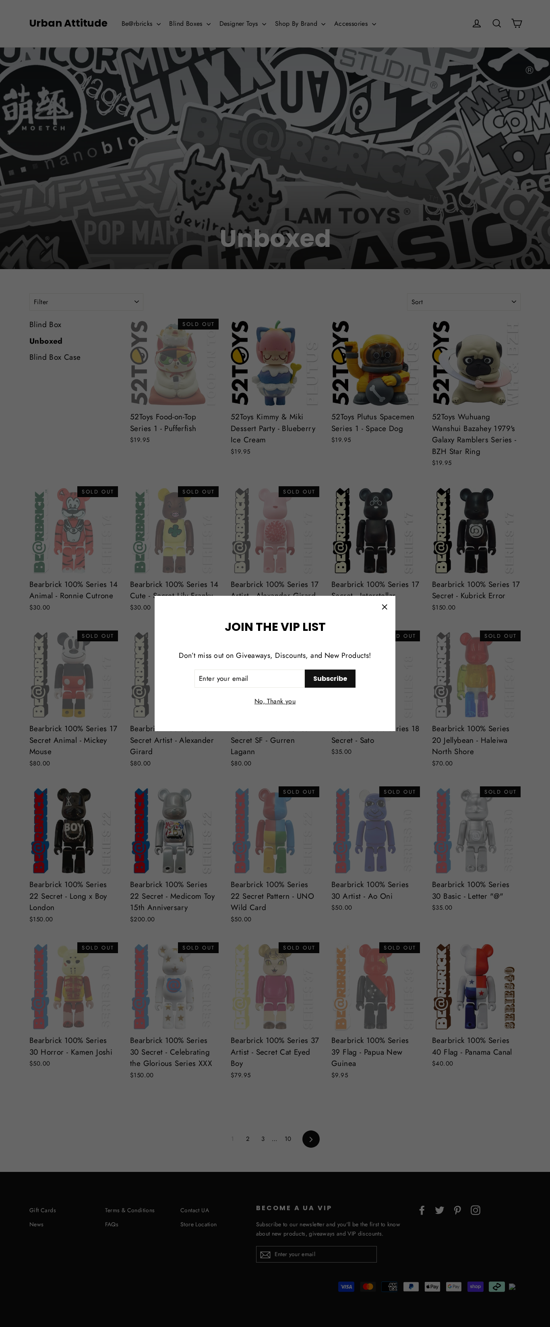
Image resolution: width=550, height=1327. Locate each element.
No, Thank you (275, 701)
